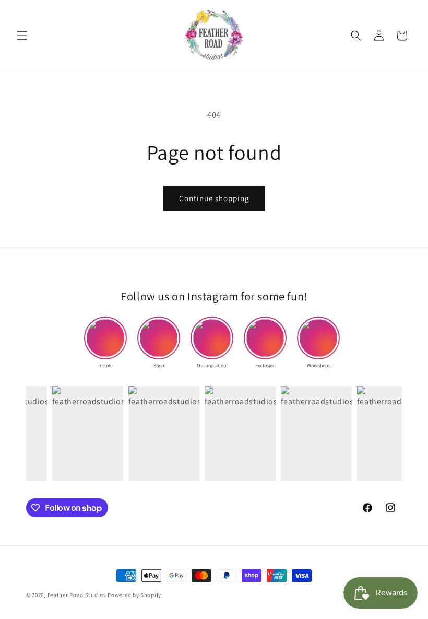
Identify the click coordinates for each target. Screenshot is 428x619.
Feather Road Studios (76, 595)
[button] (21, 35)
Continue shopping (214, 198)
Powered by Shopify (134, 595)
